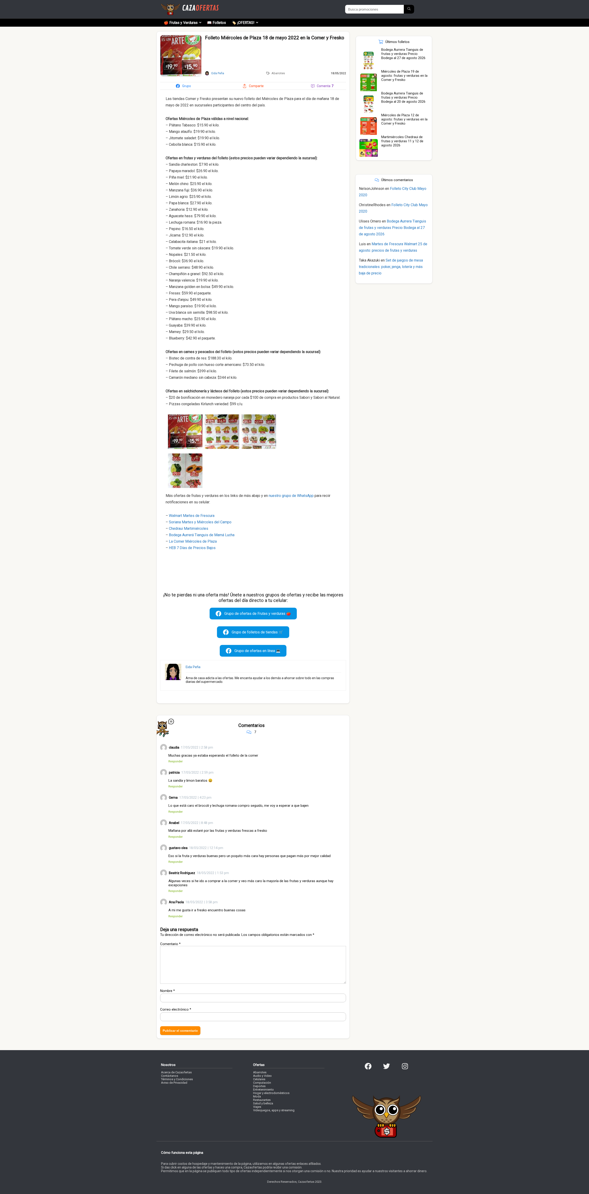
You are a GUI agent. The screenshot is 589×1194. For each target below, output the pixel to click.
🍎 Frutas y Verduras (181, 22)
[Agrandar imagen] (180, 37)
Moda (257, 1096)
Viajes (257, 1107)
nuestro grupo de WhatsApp (291, 495)
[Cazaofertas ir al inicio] (190, 5)
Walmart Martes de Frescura (191, 515)
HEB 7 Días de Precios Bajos (192, 548)
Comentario (170, 944)
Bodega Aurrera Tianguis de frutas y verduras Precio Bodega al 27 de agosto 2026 (403, 54)
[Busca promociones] (409, 9)
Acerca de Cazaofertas (176, 1072)
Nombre (167, 991)
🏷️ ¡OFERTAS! (243, 22)
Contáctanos (169, 1075)
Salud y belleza (263, 1103)
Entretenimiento (263, 1089)
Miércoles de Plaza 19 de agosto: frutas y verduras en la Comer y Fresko (404, 75)
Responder (175, 761)
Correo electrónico (175, 1009)
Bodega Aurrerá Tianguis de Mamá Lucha (201, 535)
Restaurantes (262, 1100)
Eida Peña (193, 667)
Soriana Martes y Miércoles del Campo (200, 522)
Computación (262, 1082)
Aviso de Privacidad (174, 1082)
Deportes (259, 1086)
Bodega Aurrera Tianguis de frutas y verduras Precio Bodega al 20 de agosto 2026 (403, 97)
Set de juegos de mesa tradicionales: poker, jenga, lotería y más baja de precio (391, 266)
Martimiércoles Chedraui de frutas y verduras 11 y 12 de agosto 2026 (402, 141)
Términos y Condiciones (177, 1079)
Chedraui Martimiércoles (188, 528)
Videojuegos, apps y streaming (273, 1110)
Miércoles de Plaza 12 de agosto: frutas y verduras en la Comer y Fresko (404, 119)
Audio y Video (262, 1075)
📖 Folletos (216, 22)
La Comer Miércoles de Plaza (193, 541)
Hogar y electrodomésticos (271, 1093)
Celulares (259, 1079)
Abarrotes (278, 73)
